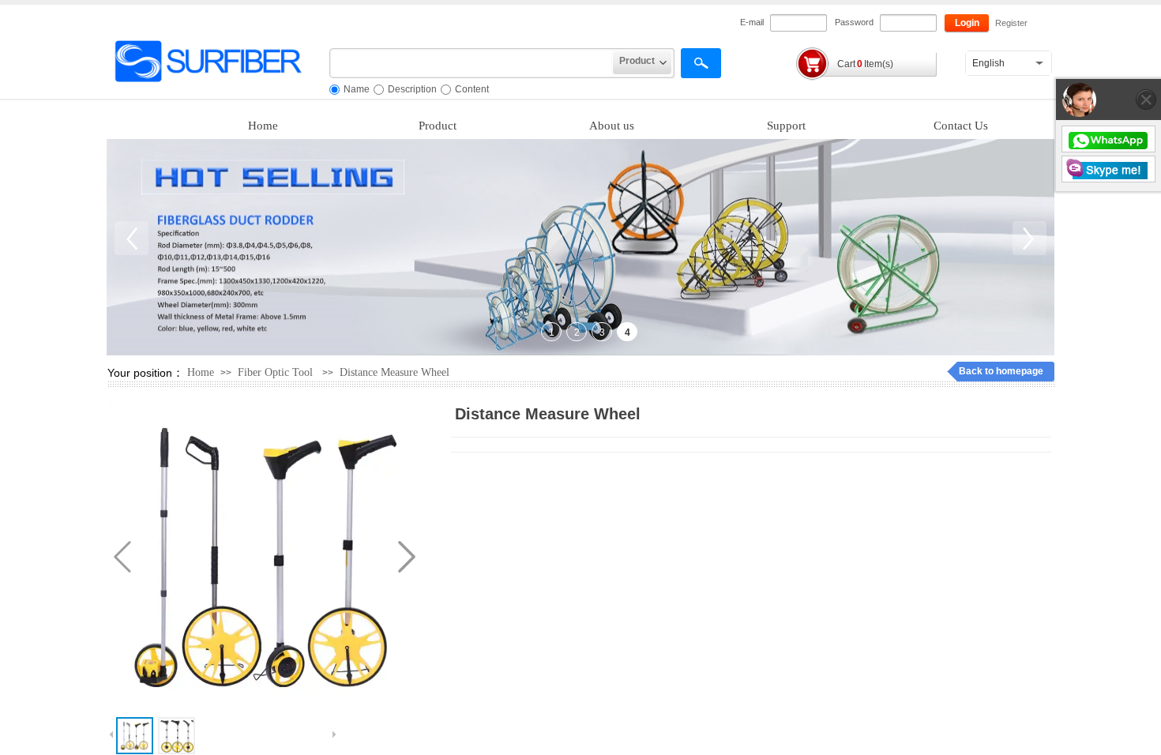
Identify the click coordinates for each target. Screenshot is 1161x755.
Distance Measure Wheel (394, 372)
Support (786, 125)
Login (967, 22)
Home (263, 125)
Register (1011, 23)
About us (611, 125)
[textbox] (471, 63)
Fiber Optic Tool (277, 372)
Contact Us (961, 125)
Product (438, 125)
